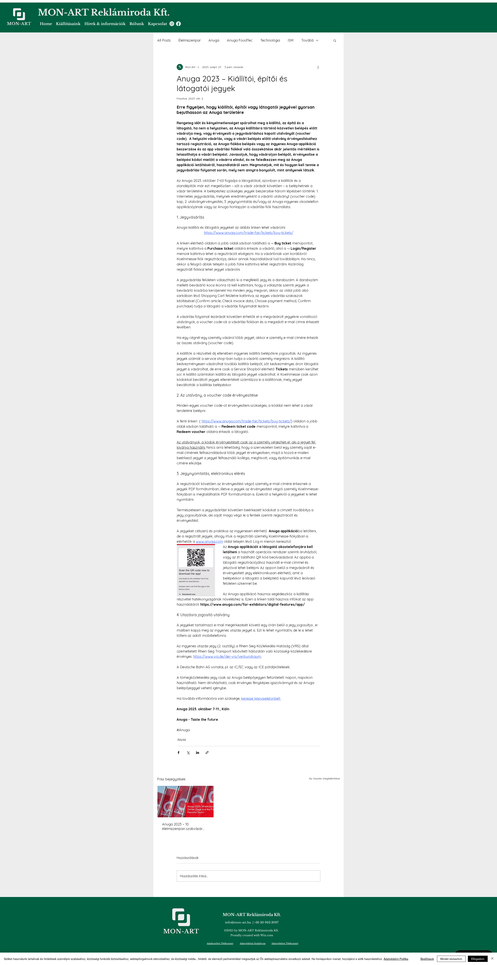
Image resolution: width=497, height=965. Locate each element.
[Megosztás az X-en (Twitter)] (188, 752)
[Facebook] (178, 23)
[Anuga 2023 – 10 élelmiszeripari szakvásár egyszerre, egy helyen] (185, 801)
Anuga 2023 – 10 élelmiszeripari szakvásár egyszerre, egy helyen (182, 826)
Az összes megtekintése (324, 778)
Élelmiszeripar (189, 40)
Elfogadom (477, 959)
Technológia (270, 40)
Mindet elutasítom (451, 959)
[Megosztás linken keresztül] (207, 752)
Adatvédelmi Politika (396, 959)
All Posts (164, 40)
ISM (291, 40)
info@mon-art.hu (238, 922)
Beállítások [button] (427, 959)
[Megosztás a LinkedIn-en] (197, 752)
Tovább (307, 40)
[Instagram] (171, 23)
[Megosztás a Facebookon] (178, 752)
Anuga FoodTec (240, 40)
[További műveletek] (318, 67)
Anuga (214, 40)
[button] (335, 40)
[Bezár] (492, 959)
